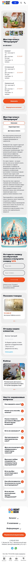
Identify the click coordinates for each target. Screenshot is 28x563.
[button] (3, 33)
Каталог (4, 560)
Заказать (14, 101)
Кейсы (16, 560)
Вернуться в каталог (14, 107)
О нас (10, 560)
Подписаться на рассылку (14, 535)
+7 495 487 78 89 (14, 540)
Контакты (23, 560)
